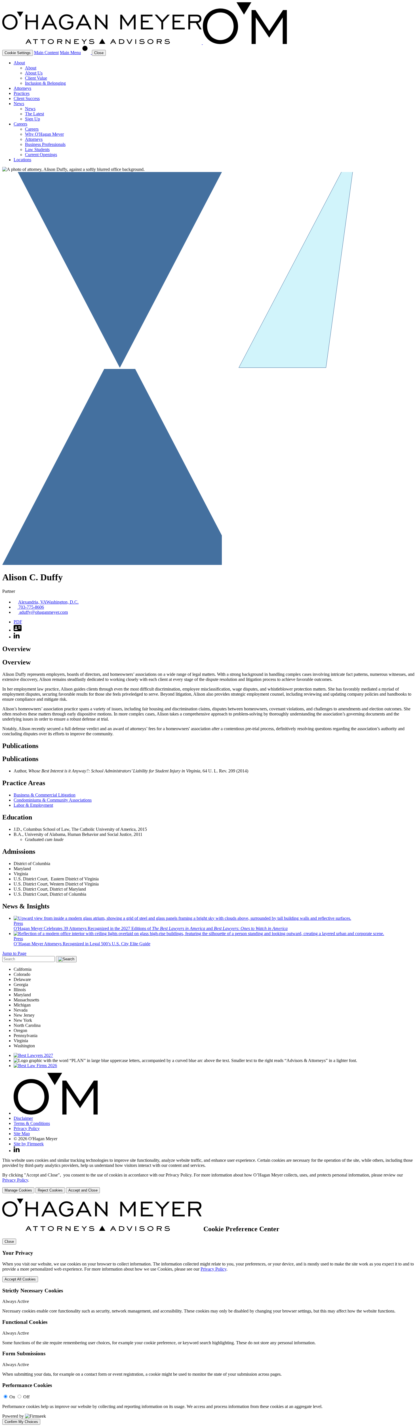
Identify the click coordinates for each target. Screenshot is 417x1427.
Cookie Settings (18, 53)
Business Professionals (45, 144)
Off (26, 1396)
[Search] (87, 52)
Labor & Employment (33, 805)
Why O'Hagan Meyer (44, 134)
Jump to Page (14, 953)
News (19, 103)
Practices (22, 93)
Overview (16, 649)
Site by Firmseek (29, 1143)
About (19, 62)
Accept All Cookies (20, 1279)
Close (9, 1241)
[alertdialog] (208, 1311)
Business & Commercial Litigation (44, 795)
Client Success (27, 98)
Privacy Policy (27, 1128)
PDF (18, 621)
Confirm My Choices (21, 1422)
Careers (20, 124)
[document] (208, 1311)
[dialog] (208, 1175)
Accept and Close (83, 1190)
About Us (34, 73)
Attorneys (22, 88)
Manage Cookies (18, 1190)
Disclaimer (23, 1118)
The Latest (34, 113)
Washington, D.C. (62, 602)
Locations (22, 159)
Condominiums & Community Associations (53, 800)
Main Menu (70, 52)
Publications (20, 745)
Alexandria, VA (32, 602)
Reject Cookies (50, 1190)
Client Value (36, 78)
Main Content (46, 52)
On (12, 1396)
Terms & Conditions (32, 1123)
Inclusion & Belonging (45, 83)
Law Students (37, 149)
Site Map (22, 1133)
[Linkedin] (17, 1150)
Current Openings (41, 154)
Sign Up (32, 118)
